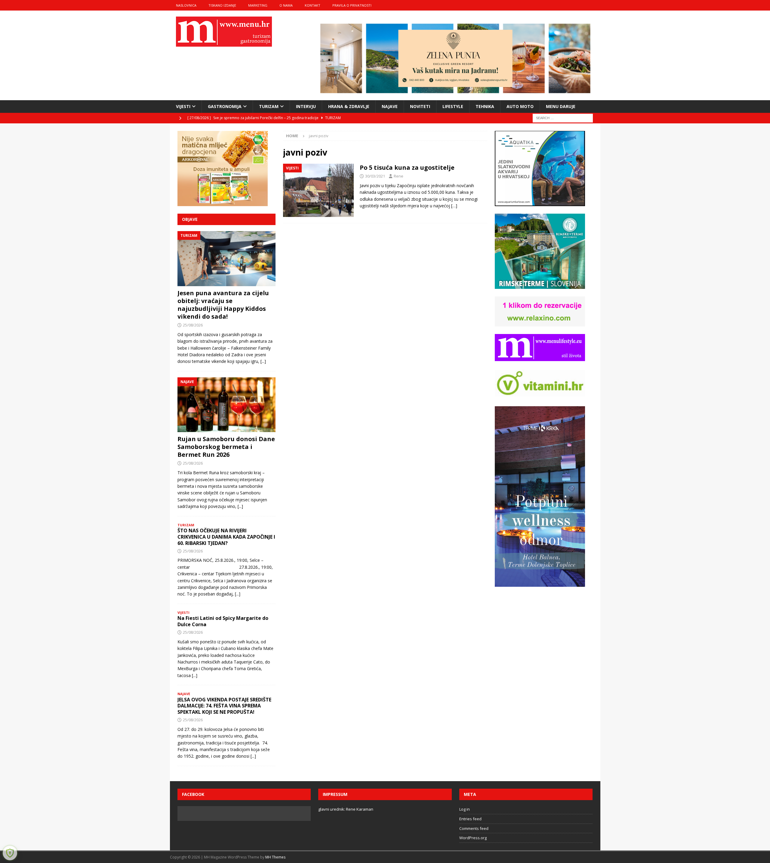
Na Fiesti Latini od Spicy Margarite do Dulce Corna (222, 621)
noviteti (420, 106)
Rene (398, 176)
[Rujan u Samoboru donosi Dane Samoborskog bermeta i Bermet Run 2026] (226, 404)
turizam (269, 106)
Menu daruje (560, 106)
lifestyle (452, 106)
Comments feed (473, 828)
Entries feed (470, 818)
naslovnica (186, 5)
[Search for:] (563, 117)
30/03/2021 (375, 176)
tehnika (485, 106)
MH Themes (275, 857)
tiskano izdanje (222, 5)
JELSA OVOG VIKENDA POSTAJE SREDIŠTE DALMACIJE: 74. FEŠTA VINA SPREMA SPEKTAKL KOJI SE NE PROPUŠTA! (224, 706)
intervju (306, 106)
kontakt (312, 5)
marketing (257, 5)
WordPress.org (473, 837)
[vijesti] (318, 190)
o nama (286, 5)
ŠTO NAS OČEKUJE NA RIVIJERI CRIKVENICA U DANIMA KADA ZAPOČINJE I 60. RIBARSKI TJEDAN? (226, 536)
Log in (464, 809)
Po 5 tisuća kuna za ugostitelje (407, 167)
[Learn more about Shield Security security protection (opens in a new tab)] (10, 853)
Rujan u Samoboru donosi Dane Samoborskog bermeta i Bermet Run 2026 (226, 447)
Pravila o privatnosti (351, 5)
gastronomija (225, 106)
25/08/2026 (193, 325)
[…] (454, 206)
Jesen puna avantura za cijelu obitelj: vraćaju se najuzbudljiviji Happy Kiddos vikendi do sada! (223, 304)
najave (390, 106)
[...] (263, 361)
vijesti (183, 106)
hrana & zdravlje (348, 106)
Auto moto (520, 106)
